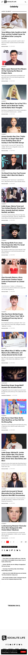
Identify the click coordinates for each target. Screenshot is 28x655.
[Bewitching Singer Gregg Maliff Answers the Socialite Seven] (14, 374)
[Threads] (15, 550)
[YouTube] (7, 550)
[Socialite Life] (10, 2)
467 (21, 542)
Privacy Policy (5, 652)
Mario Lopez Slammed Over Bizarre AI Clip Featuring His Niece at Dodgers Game (13, 71)
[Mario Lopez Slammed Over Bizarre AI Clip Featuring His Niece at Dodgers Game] (14, 57)
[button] (23, 652)
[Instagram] (9, 550)
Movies (3, 170)
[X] (4, 550)
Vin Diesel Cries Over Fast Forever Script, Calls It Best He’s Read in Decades (13, 175)
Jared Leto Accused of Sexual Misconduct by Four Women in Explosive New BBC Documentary (13, 493)
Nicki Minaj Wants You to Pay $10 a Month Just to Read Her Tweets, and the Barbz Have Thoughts (13, 106)
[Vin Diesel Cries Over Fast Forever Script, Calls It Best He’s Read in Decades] (14, 161)
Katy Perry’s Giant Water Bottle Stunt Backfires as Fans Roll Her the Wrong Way (12, 420)
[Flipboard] (12, 550)
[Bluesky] (17, 550)
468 (26, 542)
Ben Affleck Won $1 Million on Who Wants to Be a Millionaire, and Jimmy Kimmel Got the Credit (13, 353)
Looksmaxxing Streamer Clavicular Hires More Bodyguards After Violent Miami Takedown (13, 528)
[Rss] (20, 550)
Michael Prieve (4, 46)
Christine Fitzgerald (6, 395)
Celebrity (3, 66)
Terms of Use (14, 652)
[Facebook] (2, 550)
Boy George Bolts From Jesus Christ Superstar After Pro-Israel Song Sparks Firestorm (13, 245)
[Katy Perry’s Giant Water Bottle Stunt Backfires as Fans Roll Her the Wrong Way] (14, 406)
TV (2, 275)
